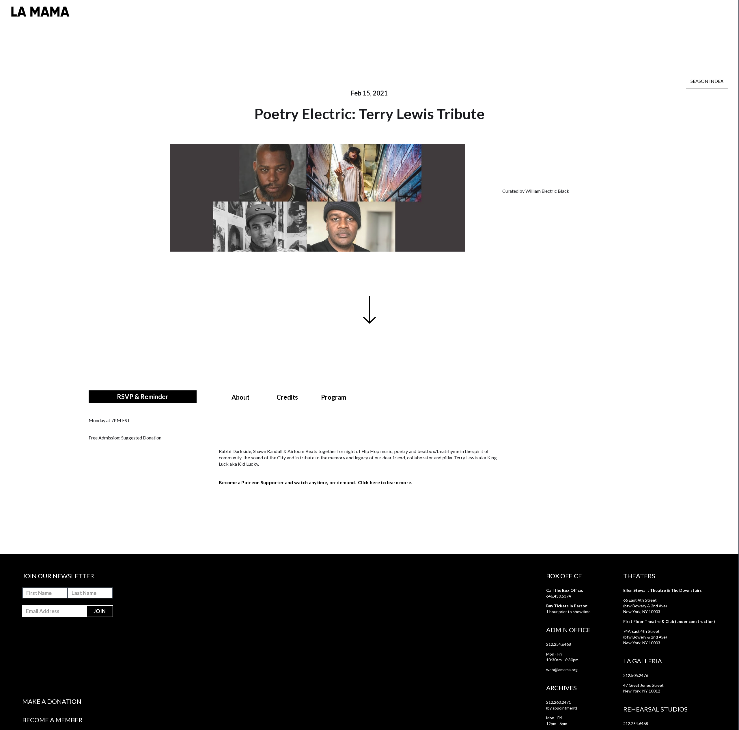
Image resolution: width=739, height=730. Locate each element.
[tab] (240, 397)
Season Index (707, 81)
